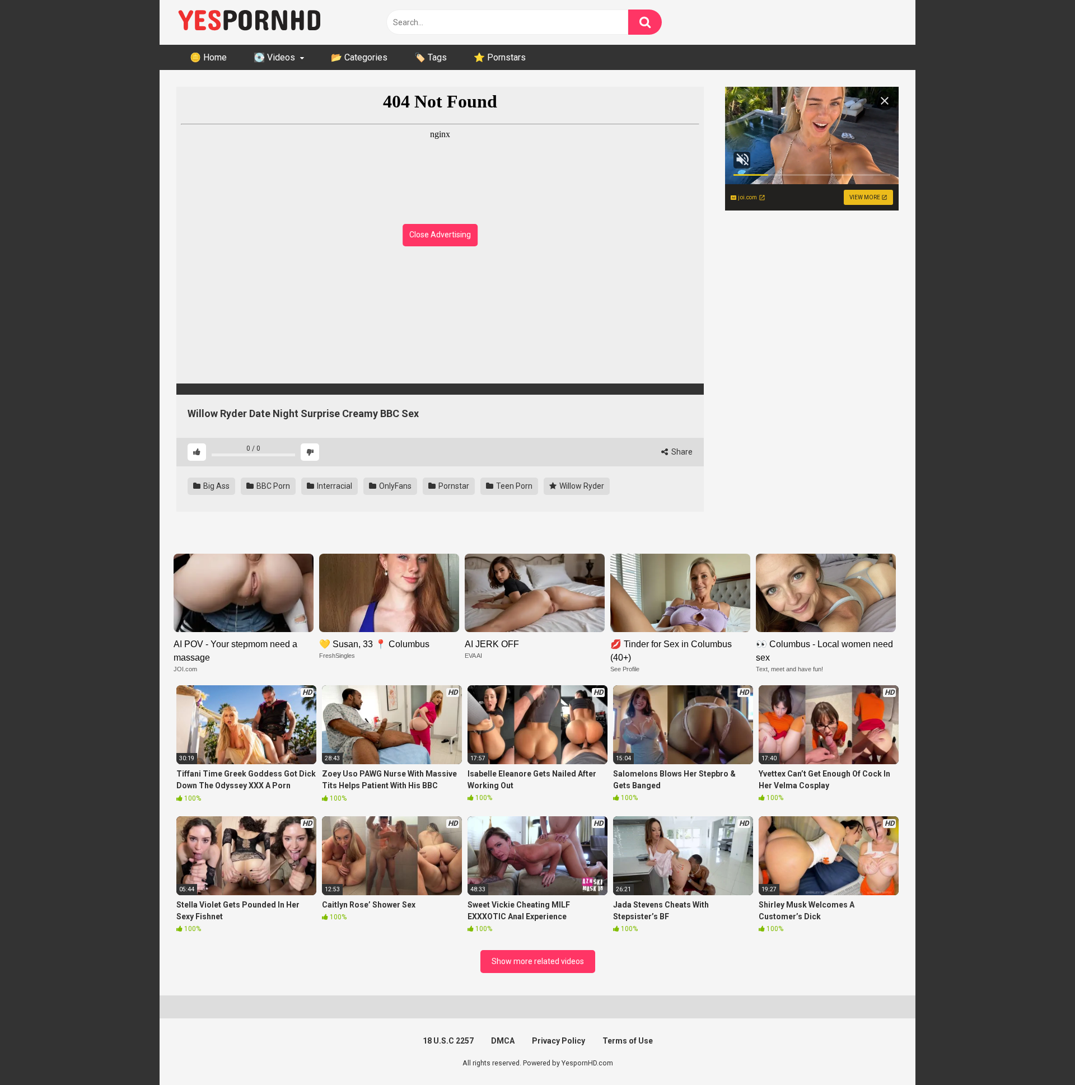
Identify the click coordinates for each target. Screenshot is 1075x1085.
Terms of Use (627, 1040)
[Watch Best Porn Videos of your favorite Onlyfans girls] (249, 22)
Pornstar (453, 485)
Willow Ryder (581, 485)
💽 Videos (274, 57)
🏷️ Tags (430, 57)
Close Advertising (440, 234)
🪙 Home (208, 57)
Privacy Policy (558, 1040)
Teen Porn (513, 485)
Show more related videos (538, 961)
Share (681, 451)
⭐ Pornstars (500, 57)
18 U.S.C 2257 (448, 1040)
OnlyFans (394, 485)
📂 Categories (359, 57)
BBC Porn (272, 485)
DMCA (503, 1040)
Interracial (333, 485)
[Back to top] (1037, 1051)
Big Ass (216, 485)
